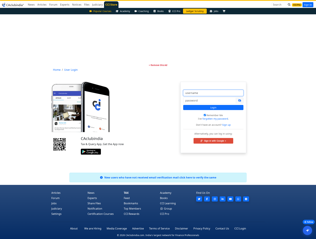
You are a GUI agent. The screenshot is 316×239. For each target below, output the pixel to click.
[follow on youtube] (230, 198)
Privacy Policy (201, 228)
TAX (126, 193)
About (74, 228)
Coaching (143, 11)
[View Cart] (224, 11)
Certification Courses (101, 214)
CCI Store (111, 4)
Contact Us (222, 228)
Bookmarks (131, 203)
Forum (55, 198)
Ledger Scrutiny (195, 11)
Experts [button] (64, 4)
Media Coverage (117, 228)
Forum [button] (53, 4)
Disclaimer (181, 228)
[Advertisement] (158, 39)
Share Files (94, 203)
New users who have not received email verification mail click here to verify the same (159, 177)
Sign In (308, 4)
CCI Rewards (131, 214)
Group (167, 208)
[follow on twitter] (199, 198)
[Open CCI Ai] (307, 230)
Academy (125, 11)
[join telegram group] (246, 198)
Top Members (132, 208)
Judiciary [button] (97, 4)
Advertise (138, 228)
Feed (127, 198)
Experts (92, 198)
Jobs (216, 11)
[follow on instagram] (215, 198)
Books (160, 11)
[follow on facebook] (207, 198)
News (91, 193)
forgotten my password (215, 118)
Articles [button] (42, 4)
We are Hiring (92, 228)
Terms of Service (159, 228)
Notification (95, 208)
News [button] (31, 4)
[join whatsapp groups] (238, 198)
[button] (288, 4)
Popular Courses (102, 11)
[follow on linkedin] (223, 198)
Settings (56, 214)
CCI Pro (176, 11)
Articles (56, 193)
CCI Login (240, 228)
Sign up (226, 124)
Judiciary (56, 208)
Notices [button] (76, 4)
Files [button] (87, 4)
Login (213, 107)
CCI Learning (168, 203)
